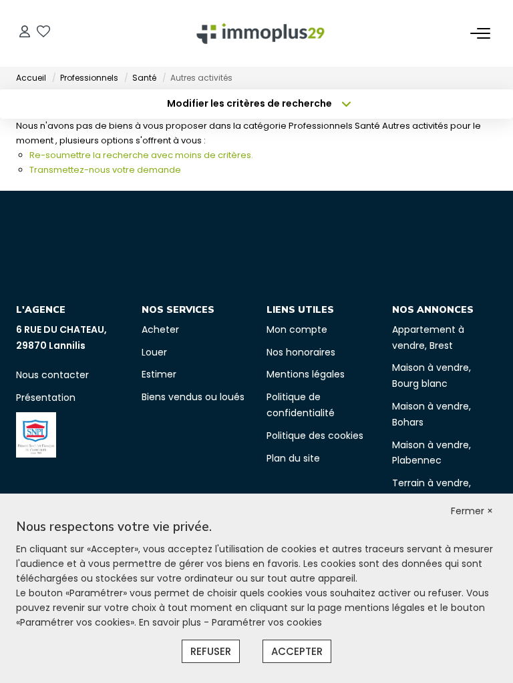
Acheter (160, 329)
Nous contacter (52, 375)
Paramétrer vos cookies (267, 622)
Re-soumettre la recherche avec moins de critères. (141, 155)
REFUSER (210, 651)
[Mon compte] (24, 33)
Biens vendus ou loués (193, 397)
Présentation (45, 397)
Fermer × (472, 511)
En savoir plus (171, 622)
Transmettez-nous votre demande (105, 169)
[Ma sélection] (43, 33)
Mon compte (297, 329)
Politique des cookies (315, 435)
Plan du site (293, 458)
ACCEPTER (297, 651)
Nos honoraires (301, 352)
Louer (154, 352)
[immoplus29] (260, 33)
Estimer (159, 374)
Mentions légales (306, 374)
